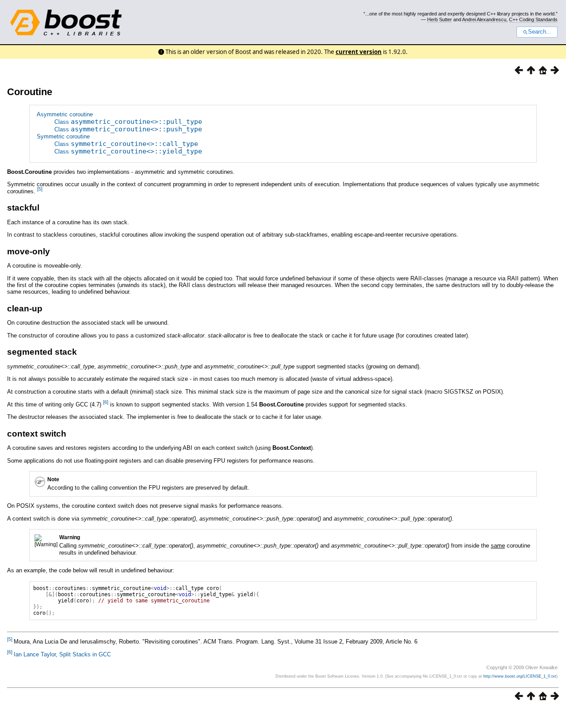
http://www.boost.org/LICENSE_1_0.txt (519, 676)
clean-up (24, 308)
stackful (23, 207)
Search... (539, 32)
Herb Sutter (439, 19)
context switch (36, 433)
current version (359, 52)
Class (128, 122)
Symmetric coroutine (63, 136)
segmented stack (42, 351)
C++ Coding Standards (533, 19)
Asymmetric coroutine (65, 114)
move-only (28, 251)
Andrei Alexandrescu (484, 19)
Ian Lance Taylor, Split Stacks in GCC (62, 654)
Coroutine (29, 91)
